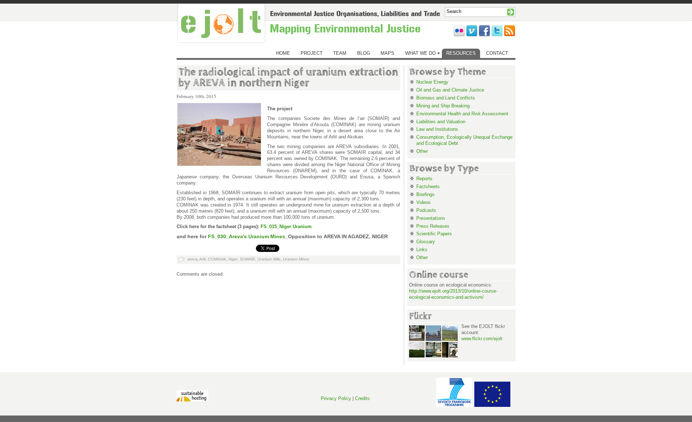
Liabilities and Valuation (440, 121)
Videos (423, 202)
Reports (424, 178)
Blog (363, 53)
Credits (362, 398)
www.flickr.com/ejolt (481, 338)
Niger (233, 259)
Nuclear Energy (432, 82)
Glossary (425, 241)
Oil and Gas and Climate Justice (450, 90)
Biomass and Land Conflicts (445, 98)
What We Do (420, 53)
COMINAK (217, 259)
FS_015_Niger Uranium (286, 226)
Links (421, 249)
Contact (497, 53)
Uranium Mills (269, 259)
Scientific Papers (434, 233)
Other (422, 151)
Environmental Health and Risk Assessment (462, 113)
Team (339, 53)
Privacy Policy (336, 398)
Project (312, 53)
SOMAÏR (247, 259)
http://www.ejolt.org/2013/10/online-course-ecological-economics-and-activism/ (453, 294)
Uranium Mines (296, 259)
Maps (387, 53)
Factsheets (428, 186)
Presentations (430, 218)
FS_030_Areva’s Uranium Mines (246, 236)
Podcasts (426, 210)
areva (192, 259)
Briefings (425, 194)
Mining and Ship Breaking (443, 105)
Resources (461, 53)
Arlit (202, 259)
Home (283, 53)
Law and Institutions (437, 129)
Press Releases (432, 226)
